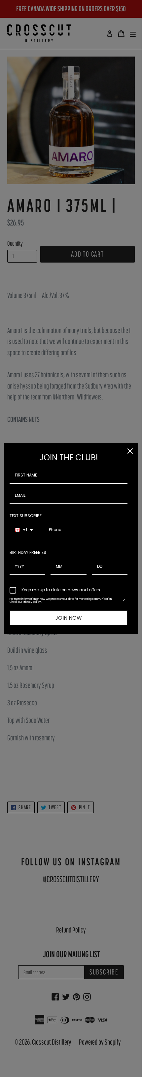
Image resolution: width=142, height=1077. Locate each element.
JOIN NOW (68, 618)
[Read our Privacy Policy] (123, 600)
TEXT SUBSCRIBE (26, 515)
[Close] (130, 451)
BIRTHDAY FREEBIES (28, 552)
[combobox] (24, 530)
